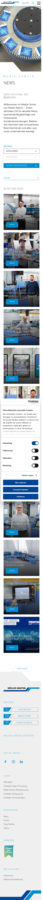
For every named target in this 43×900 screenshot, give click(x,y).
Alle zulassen (20, 483)
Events (6, 820)
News (6, 816)
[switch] (35, 451)
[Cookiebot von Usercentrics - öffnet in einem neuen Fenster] (28, 401)
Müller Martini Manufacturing (16, 790)
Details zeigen (28, 475)
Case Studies (9, 824)
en (27, 3)
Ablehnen (21, 497)
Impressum (8, 876)
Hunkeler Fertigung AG (13, 794)
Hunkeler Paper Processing (15, 786)
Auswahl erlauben (20, 490)
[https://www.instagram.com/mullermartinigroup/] (13, 762)
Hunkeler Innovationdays (14, 798)
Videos (6, 828)
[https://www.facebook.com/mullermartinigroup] (5, 762)
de (23, 3)
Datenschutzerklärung (13, 879)
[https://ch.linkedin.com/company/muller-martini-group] (21, 762)
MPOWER (8, 782)
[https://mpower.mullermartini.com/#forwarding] (33, 3)
